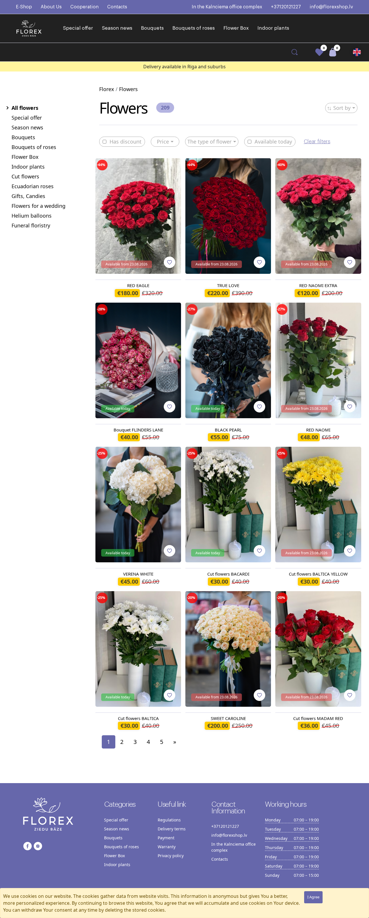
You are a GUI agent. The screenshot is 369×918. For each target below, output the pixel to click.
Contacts (117, 7)
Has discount (126, 141)
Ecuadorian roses (33, 186)
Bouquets (152, 28)
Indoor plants (273, 28)
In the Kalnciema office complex (227, 7)
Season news (117, 28)
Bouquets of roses (193, 28)
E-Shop (24, 7)
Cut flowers (25, 176)
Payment (166, 837)
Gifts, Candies (28, 196)
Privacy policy (171, 855)
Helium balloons (32, 215)
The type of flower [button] (209, 141)
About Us (51, 7)
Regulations (169, 820)
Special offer (78, 28)
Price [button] (163, 141)
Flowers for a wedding (38, 205)
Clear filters (317, 141)
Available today (273, 141)
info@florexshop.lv (331, 7)
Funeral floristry (31, 225)
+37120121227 (286, 7)
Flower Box (236, 28)
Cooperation (84, 7)
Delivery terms (172, 829)
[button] (357, 52)
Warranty (167, 846)
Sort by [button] (342, 107)
